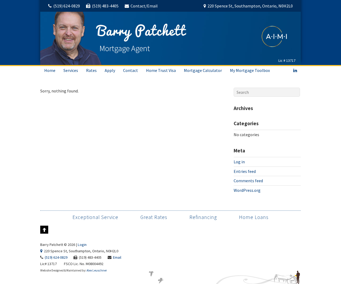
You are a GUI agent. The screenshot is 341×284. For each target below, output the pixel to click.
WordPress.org (247, 190)
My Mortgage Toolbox (250, 70)
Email (117, 257)
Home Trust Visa (161, 70)
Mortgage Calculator (203, 70)
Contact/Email (144, 6)
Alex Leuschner (97, 270)
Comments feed (248, 180)
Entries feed (245, 171)
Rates (91, 70)
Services (70, 70)
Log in (239, 161)
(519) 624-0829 (66, 6)
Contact (130, 70)
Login (82, 244)
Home (49, 70)
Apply (110, 70)
